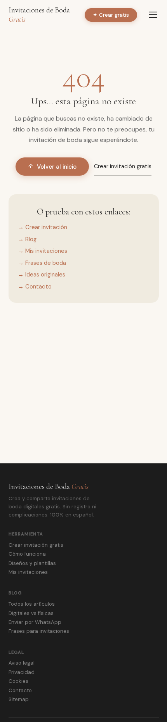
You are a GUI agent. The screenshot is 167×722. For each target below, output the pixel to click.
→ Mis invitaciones (42, 251)
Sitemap (19, 699)
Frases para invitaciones (39, 631)
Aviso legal (22, 663)
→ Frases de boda (42, 263)
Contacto (20, 690)
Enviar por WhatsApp (35, 622)
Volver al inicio (57, 167)
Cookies (18, 681)
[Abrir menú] (153, 14)
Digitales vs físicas (31, 613)
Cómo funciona (27, 554)
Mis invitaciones (28, 572)
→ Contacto (35, 286)
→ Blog (27, 239)
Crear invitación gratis (122, 166)
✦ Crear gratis (111, 15)
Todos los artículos (32, 604)
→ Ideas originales (41, 274)
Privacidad (22, 672)
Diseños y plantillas (32, 563)
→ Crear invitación (42, 227)
